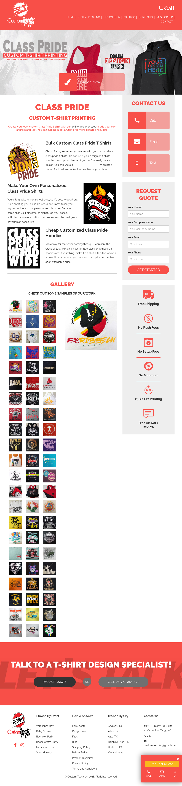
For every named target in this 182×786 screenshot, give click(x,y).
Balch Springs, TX (118, 741)
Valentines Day (45, 726)
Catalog (129, 17)
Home (70, 17)
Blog (74, 741)
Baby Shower (44, 731)
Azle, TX (112, 736)
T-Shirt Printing (89, 17)
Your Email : (134, 237)
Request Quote (162, 764)
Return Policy (80, 752)
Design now (79, 731)
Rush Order (165, 17)
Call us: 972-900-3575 (123, 681)
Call (152, 120)
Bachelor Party (44, 736)
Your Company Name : (141, 222)
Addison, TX (115, 726)
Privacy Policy (80, 763)
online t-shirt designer (86, 164)
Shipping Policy (81, 747)
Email (153, 142)
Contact (167, 21)
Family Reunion (45, 747)
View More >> (44, 752)
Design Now (112, 17)
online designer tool (83, 126)
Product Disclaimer (83, 758)
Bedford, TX (115, 747)
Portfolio (146, 17)
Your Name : (135, 207)
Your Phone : (135, 252)
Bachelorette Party (47, 741)
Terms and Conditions (84, 768)
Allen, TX (113, 731)
